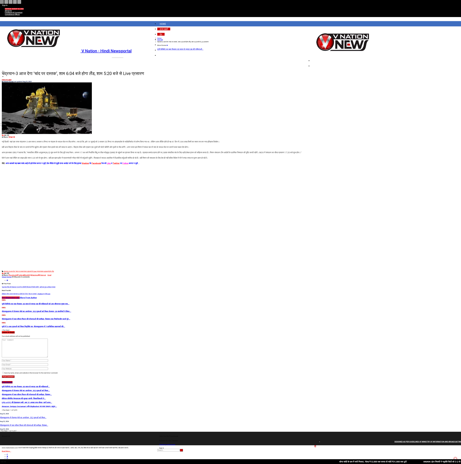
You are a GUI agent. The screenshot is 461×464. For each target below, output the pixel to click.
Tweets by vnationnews (167, 444)
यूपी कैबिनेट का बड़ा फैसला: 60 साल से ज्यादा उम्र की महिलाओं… (180, 49)
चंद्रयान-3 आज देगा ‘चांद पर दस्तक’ (14, 271)
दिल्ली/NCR (318, 60)
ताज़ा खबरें (164, 29)
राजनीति (316, 66)
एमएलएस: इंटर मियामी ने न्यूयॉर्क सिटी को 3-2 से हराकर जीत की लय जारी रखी (421, 461)
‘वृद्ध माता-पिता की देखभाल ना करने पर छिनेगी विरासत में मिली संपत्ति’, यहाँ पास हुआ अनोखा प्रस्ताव (28, 287)
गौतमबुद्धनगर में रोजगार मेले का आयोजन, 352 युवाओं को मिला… (23, 417)
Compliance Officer (12, 14)
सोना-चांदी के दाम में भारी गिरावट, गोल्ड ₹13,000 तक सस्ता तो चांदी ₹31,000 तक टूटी (340, 461)
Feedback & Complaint (13, 13)
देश (161, 34)
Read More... (6, 451)
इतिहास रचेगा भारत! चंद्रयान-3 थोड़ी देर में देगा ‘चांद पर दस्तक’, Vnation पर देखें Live (26, 294)
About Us (8, 11)
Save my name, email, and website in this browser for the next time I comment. (31, 373)
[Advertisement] (155, 182)
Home (163, 23)
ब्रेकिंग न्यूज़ (9, 80)
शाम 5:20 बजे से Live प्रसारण (32, 271)
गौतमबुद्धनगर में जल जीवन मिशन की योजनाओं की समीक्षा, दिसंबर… (24, 425)
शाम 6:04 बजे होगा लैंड (47, 271)
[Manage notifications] (455, 459)
